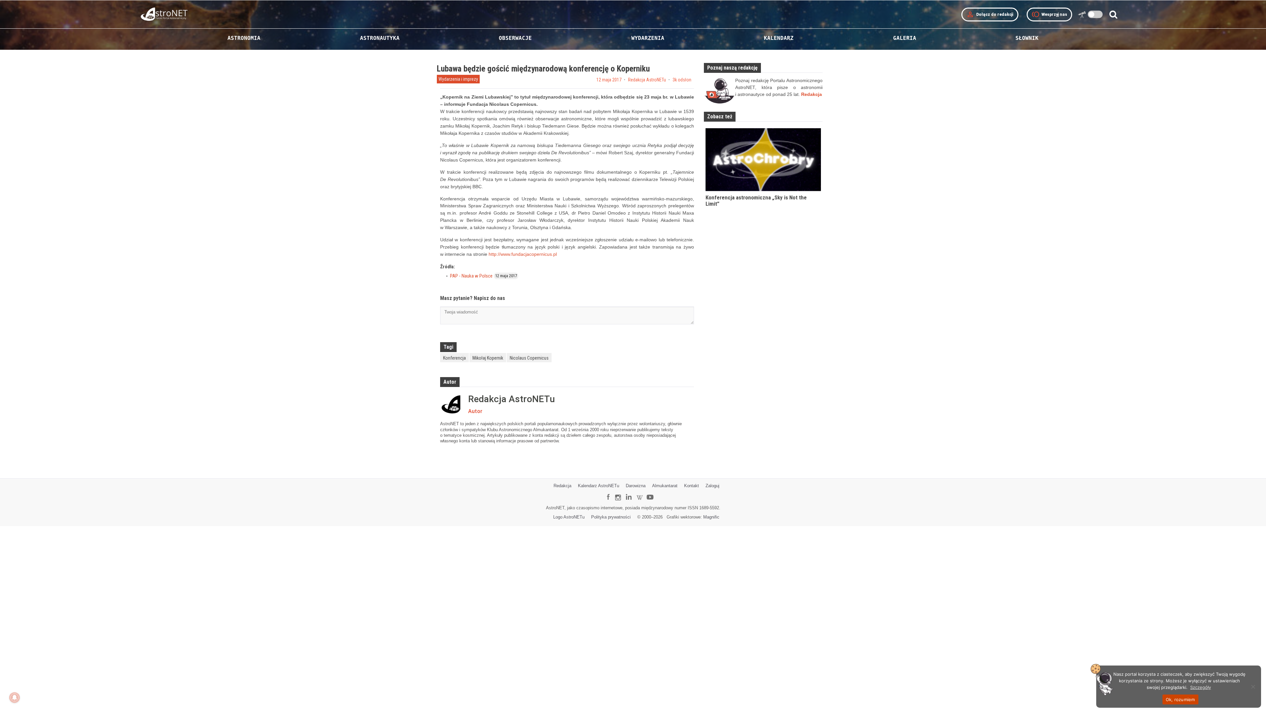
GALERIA (904, 38)
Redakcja (562, 485)
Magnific (711, 517)
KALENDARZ (779, 38)
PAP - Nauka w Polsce (471, 276)
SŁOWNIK (1027, 38)
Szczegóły (1200, 687)
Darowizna (636, 485)
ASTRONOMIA (243, 38)
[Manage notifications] (14, 697)
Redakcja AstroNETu (647, 79)
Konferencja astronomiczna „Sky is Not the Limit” (756, 200)
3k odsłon (682, 79)
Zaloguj (712, 485)
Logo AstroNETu (569, 517)
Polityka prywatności (611, 517)
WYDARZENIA (647, 38)
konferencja (454, 358)
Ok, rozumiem (1180, 699)
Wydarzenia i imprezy (458, 79)
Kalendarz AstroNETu (598, 485)
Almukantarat (665, 485)
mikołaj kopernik (487, 358)
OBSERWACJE (515, 38)
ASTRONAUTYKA (380, 38)
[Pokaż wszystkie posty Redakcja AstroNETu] (452, 404)
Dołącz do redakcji (989, 14)
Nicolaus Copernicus (529, 358)
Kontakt (691, 485)
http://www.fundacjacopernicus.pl (523, 254)
